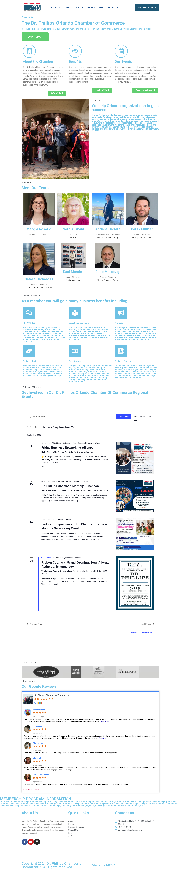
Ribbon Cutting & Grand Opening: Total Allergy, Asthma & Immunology (75, 564)
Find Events (124, 416)
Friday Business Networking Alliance (67, 447)
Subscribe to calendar (140, 632)
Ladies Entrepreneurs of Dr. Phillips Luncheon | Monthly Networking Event (75, 526)
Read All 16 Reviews (31, 789)
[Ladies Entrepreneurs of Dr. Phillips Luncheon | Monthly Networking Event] (135, 534)
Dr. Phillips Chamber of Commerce (51, 695)
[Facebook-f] (25, 842)
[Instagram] (37, 842)
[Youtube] (31, 842)
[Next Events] (30, 427)
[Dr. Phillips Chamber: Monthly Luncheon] (135, 496)
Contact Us (112, 7)
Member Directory (85, 7)
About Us (55, 7)
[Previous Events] (27, 427)
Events (68, 7)
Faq (101, 7)
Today (37, 427)
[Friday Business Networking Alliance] (135, 458)
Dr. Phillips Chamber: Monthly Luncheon (70, 486)
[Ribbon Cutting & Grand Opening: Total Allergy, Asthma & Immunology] (135, 583)
